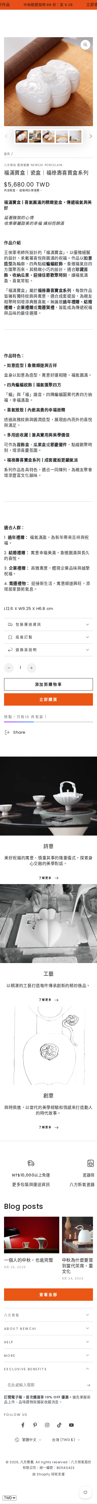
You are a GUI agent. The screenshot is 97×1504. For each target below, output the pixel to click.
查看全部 (48, 1294)
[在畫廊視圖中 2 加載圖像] (35, 136)
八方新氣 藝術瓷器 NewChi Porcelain (33, 165)
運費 (37, 190)
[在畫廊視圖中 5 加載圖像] (75, 136)
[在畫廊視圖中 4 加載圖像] (62, 136)
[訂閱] (90, 1385)
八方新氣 (27, 1462)
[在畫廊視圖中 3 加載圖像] (48, 136)
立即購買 (48, 699)
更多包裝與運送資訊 (31, 1184)
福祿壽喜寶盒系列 (24, 460)
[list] (48, 1173)
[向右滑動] (91, 137)
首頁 (7, 154)
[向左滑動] (6, 137)
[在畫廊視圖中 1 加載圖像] (21, 136)
